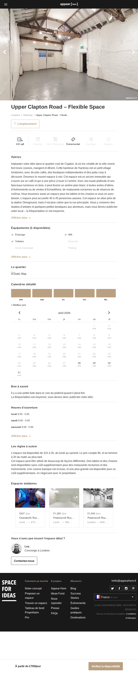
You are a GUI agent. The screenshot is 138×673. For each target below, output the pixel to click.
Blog (73, 588)
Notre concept (33, 588)
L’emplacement (27, 124)
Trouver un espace (36, 603)
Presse (55, 608)
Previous (10, 54)
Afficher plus (19, 217)
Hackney (27, 115)
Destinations (78, 617)
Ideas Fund (57, 593)
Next (127, 54)
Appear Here (58, 588)
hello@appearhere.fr (124, 580)
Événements (78, 603)
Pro (27, 617)
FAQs (54, 613)
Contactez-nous (24, 561)
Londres (15, 115)
